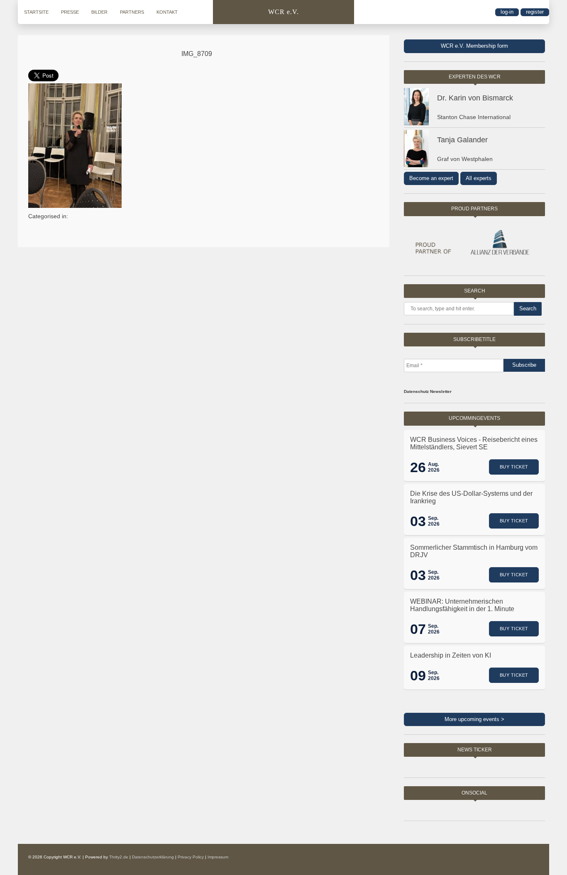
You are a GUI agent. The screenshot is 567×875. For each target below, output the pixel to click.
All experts (478, 178)
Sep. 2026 (434, 521)
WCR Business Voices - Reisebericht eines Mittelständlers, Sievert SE (474, 443)
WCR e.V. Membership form (474, 46)
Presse (70, 12)
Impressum (218, 857)
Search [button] (527, 308)
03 (418, 521)
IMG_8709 (196, 53)
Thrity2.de (118, 857)
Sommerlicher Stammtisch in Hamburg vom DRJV (474, 551)
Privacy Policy (191, 857)
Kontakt (167, 12)
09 (418, 675)
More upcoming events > (474, 719)
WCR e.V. (283, 11)
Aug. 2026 (434, 467)
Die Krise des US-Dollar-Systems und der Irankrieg (471, 497)
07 (418, 629)
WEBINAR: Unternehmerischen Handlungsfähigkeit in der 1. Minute (462, 605)
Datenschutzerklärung (153, 857)
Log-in (507, 12)
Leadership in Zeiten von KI (450, 655)
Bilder (99, 12)
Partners (132, 12)
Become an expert (431, 178)
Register (535, 12)
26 (418, 467)
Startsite (36, 12)
